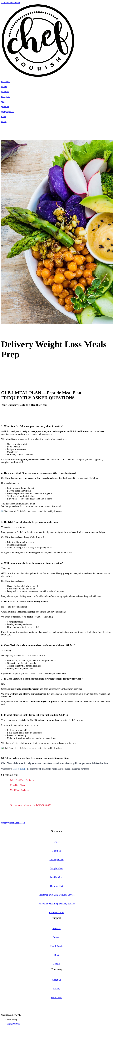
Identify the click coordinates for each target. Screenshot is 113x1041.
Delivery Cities (57, 859)
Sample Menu (56, 868)
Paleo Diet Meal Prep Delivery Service (57, 903)
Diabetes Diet (56, 886)
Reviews (57, 928)
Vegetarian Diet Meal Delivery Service (56, 895)
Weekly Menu (56, 877)
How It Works (56, 946)
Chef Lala (56, 850)
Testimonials (56, 997)
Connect (56, 937)
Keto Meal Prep (56, 912)
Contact (56, 964)
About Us (56, 980)
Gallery (56, 988)
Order (56, 842)
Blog (56, 955)
